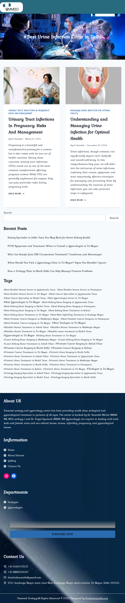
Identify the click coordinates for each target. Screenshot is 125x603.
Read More (16, 193)
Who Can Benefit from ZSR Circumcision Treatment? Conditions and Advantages (55, 254)
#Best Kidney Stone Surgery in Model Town (27, 306)
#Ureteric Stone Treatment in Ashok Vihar (26, 356)
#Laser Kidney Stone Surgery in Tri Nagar (80, 339)
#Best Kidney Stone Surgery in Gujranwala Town (67, 302)
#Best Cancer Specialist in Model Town (25, 298)
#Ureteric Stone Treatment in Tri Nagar (64, 369)
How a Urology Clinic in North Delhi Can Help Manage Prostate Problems (50, 271)
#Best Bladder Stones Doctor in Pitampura (79, 289)
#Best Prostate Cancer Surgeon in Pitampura (85, 319)
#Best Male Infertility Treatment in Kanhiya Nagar (77, 314)
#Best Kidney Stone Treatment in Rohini (69, 310)
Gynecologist (15, 507)
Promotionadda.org (96, 598)
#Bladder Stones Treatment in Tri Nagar (25, 331)
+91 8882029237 (18, 572)
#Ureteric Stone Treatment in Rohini (23, 369)
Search (8, 213)
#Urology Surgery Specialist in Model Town (26, 377)
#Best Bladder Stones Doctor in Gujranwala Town (29, 289)
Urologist (13, 502)
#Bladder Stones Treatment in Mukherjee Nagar (75, 327)
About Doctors (16, 455)
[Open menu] (118, 6)
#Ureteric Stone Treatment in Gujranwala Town (75, 356)
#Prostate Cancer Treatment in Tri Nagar (25, 352)
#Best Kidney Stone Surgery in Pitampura (73, 306)
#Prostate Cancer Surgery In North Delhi (27, 348)
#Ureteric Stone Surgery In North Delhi (69, 352)
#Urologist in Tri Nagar (100, 369)
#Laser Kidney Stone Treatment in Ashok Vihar (29, 343)
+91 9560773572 (18, 566)
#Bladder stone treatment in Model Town (69, 331)
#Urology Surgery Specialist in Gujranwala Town (77, 373)
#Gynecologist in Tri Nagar (19, 335)
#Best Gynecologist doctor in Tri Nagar (67, 298)
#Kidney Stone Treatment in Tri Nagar (56, 335)
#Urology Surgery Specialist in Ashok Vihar (27, 373)
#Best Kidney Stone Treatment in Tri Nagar (26, 314)
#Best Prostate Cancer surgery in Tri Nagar (27, 323)
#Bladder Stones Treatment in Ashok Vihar (26, 327)
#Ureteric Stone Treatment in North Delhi (26, 364)
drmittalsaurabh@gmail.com (24, 577)
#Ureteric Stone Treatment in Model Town (25, 360)
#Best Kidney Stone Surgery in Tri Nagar (25, 310)
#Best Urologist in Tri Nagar (69, 323)
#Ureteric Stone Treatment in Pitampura (70, 364)
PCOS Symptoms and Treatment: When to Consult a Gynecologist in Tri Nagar (53, 246)
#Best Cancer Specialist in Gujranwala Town (73, 294)
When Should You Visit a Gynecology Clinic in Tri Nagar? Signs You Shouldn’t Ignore (57, 263)
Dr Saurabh (16, 138)
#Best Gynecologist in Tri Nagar (22, 302)
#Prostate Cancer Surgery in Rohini (71, 348)
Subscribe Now (62, 534)
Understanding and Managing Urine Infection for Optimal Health (90, 129)
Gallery (12, 461)
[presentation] (31, 85)
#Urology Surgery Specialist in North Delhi (73, 377)
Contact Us (14, 466)
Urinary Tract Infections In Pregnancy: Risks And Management (29, 112)
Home (11, 450)
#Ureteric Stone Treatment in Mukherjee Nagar (73, 360)
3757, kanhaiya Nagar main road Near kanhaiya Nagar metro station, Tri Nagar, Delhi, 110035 (63, 583)
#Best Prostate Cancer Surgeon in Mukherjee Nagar (31, 319)
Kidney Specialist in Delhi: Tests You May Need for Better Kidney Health (49, 238)
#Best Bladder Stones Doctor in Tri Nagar (25, 294)
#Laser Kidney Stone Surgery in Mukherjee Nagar (30, 339)
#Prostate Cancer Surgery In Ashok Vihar (78, 343)
